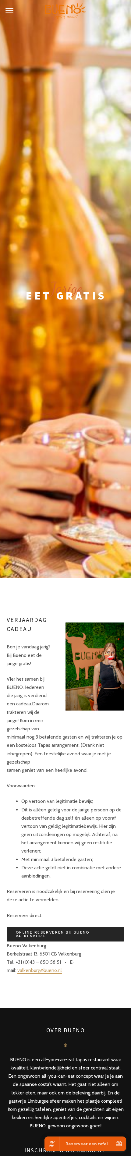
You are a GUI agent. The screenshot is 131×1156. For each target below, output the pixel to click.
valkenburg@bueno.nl (39, 970)
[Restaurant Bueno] (65, 11)
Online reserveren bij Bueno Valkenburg (53, 934)
